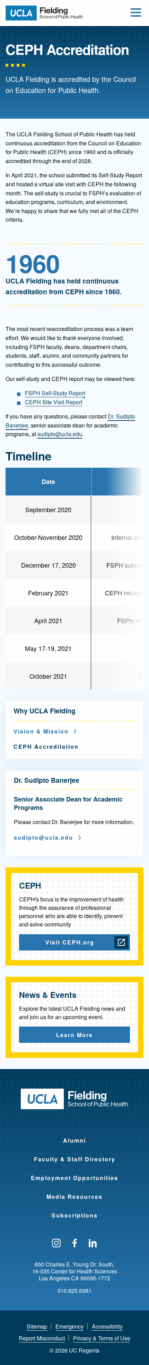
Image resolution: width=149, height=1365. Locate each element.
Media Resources (74, 1197)
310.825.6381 (74, 1290)
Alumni (74, 1140)
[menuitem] (74, 1136)
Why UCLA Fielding (45, 710)
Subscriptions (75, 1215)
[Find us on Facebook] (74, 1243)
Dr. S (114, 416)
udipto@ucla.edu (61, 434)
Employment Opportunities (74, 1178)
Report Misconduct (42, 1338)
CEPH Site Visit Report (53, 402)
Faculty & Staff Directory (74, 1159)
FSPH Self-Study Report (55, 393)
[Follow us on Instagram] (56, 1243)
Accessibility (107, 1326)
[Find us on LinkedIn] (93, 1243)
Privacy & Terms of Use (101, 1338)
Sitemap (37, 1326)
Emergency (69, 1326)
